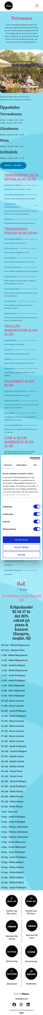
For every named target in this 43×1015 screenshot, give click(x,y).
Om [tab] (35, 465)
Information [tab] (21, 465)
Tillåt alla (21, 540)
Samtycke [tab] (8, 465)
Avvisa (21, 555)
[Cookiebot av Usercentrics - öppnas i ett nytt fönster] (30, 458)
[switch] (36, 514)
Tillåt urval (21, 547)
